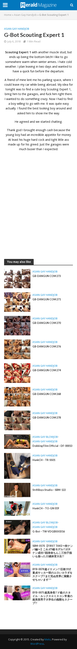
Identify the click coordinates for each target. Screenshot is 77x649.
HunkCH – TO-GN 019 (45, 508)
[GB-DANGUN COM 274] (17, 373)
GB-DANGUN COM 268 (46, 394)
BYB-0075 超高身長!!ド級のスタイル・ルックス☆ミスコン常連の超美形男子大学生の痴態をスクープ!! (52, 598)
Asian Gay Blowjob (45, 437)
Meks (47, 639)
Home (7, 15)
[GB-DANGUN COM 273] (17, 278)
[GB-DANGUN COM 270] (17, 325)
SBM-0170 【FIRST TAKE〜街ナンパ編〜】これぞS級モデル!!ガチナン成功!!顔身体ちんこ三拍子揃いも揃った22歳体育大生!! (52, 551)
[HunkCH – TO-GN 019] (17, 508)
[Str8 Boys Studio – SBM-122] (17, 490)
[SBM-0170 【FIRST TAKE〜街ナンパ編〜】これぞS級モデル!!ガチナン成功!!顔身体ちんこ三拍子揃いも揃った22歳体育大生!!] (17, 546)
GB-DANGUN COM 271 (46, 299)
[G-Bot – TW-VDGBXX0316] (17, 527)
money (66, 135)
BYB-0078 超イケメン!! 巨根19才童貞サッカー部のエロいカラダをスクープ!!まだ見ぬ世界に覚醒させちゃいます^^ (52, 574)
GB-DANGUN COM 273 (46, 276)
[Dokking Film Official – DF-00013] (17, 441)
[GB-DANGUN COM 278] (17, 420)
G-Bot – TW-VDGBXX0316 (48, 531)
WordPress (37, 644)
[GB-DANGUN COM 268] (17, 396)
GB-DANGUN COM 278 (46, 417)
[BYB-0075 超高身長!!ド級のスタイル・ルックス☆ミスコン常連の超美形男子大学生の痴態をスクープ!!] (17, 592)
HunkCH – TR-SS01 (43, 460)
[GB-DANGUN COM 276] (17, 349)
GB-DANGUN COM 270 (46, 322)
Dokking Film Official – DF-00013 (52, 445)
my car (24, 84)
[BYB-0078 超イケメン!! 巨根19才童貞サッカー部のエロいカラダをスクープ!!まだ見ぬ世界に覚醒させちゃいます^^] (17, 569)
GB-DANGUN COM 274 (46, 370)
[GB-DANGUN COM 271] (17, 302)
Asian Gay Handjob (25, 15)
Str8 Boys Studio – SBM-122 (49, 489)
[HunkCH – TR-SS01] (17, 465)
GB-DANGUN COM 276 (46, 346)
